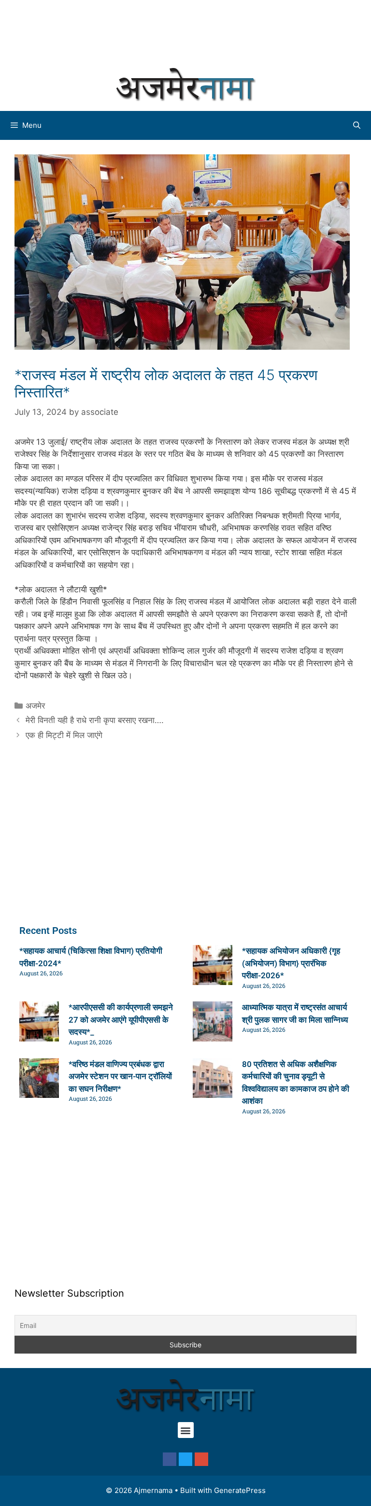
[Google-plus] (201, 1459)
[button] (186, 1430)
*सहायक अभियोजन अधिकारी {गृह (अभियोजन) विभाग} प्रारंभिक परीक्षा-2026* (291, 963)
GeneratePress (240, 1490)
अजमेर (35, 706)
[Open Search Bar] (356, 125)
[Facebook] (169, 1459)
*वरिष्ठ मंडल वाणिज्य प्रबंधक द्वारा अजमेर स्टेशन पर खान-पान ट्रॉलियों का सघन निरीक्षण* (120, 1076)
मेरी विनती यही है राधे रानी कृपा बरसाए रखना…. (95, 720)
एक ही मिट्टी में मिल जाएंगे (64, 735)
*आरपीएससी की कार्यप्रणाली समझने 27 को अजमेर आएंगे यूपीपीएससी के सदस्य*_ (121, 1019)
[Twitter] (185, 1459)
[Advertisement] (185, 31)
